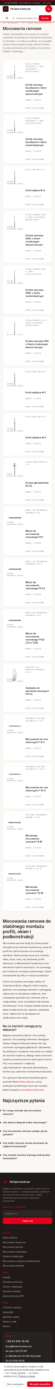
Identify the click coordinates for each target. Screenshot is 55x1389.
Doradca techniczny (13, 1282)
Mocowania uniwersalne (15, 1252)
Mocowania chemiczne (14, 1242)
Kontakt (6, 1277)
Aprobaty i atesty (11, 1317)
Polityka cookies (26, 1376)
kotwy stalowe (26, 1081)
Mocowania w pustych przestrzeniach (21, 1261)
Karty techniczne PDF (13, 1296)
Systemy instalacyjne (13, 1256)
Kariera (6, 1326)
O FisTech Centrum (12, 1307)
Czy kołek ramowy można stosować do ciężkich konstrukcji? (25, 1145)
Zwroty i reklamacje (12, 1287)
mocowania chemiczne (32, 1089)
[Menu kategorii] (7, 18)
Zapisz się (27, 1221)
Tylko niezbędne (14, 1384)
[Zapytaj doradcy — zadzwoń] (48, 8)
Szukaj (45, 18)
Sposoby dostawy (12, 1291)
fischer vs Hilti (9, 1321)
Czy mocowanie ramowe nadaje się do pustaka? (25, 1133)
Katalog (13, 23)
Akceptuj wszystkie (40, 1384)
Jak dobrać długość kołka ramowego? (25, 1122)
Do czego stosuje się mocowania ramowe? (22, 1112)
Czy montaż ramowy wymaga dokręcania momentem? (26, 1156)
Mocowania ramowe (13, 1247)
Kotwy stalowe (10, 1237)
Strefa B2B (8, 1312)
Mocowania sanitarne (13, 1265)
